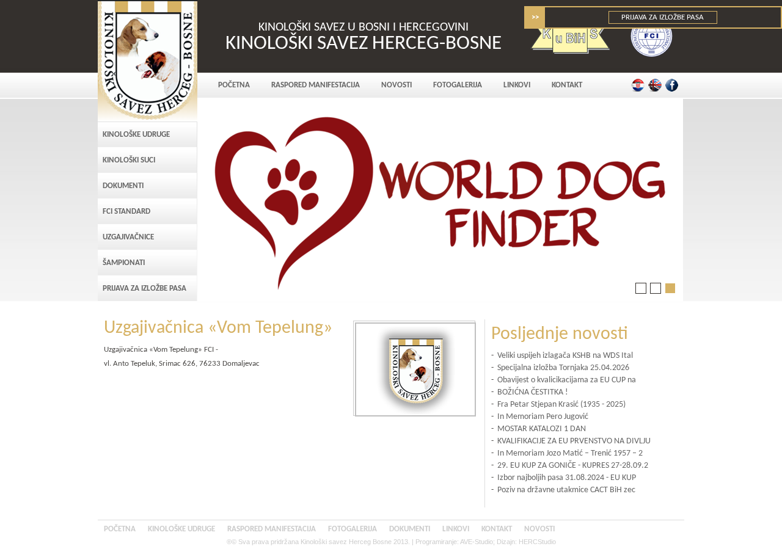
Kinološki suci (129, 160)
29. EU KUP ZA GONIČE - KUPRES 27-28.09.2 (572, 465)
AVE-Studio (476, 541)
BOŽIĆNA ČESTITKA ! (532, 392)
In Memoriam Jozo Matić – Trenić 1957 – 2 (570, 453)
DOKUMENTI (123, 186)
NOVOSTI (396, 85)
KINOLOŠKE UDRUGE (136, 135)
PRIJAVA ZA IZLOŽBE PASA (663, 17)
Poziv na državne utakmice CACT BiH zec (566, 490)
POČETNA (234, 85)
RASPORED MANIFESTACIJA (315, 85)
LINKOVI (516, 85)
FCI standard (126, 212)
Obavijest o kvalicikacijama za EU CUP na (566, 380)
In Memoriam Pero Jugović (542, 416)
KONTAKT (567, 85)
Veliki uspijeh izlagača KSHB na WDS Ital (565, 355)
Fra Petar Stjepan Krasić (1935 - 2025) (561, 404)
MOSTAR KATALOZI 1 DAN (541, 429)
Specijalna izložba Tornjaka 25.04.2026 (563, 368)
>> (535, 17)
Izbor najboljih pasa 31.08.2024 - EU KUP (566, 477)
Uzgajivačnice (128, 237)
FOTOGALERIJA (457, 85)
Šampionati (124, 263)
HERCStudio (537, 541)
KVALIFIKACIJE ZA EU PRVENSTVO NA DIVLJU (574, 441)
